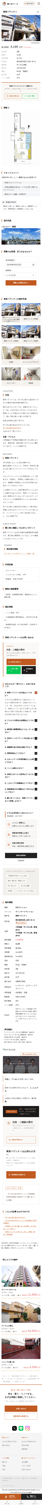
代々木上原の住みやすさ (12, 428)
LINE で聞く (31, 96)
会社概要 (25, 1462)
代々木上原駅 (25, 886)
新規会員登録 (21, 855)
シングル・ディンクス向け (25, 891)
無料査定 (25, 1449)
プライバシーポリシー (8, 1485)
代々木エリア (12, 886)
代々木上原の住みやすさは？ (15, 1217)
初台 (3, 1469)
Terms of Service (22, 1492)
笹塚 (3, 1466)
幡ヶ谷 (4, 1462)
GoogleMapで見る (30, 1054)
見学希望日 (11, 260)
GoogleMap (22, 923)
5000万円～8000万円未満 (10, 1243)
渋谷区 (10, 891)
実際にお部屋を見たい (21, 283)
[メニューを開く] (39, 3)
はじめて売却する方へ (29, 1441)
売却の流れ (25, 1445)
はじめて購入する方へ (10, 1441)
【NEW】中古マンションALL (17, 876)
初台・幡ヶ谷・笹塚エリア (16, 881)
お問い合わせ (21, 1409)
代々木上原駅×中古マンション (11, 1245)
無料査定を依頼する (21, 1416)
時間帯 (9, 270)
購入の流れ (6, 1445)
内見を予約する (14, 96)
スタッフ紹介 (26, 1466)
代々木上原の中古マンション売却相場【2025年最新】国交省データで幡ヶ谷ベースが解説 (20, 1197)
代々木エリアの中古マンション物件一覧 (19, 554)
